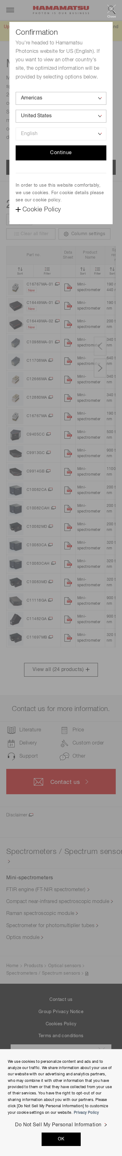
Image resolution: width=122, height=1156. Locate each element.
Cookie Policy (42, 209)
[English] (61, 134)
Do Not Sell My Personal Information (58, 1125)
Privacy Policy (86, 1113)
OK (61, 1139)
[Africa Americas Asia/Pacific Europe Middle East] (61, 98)
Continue (61, 152)
